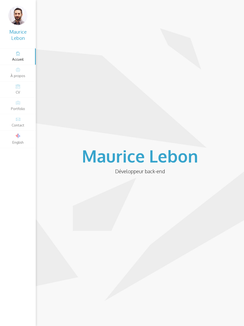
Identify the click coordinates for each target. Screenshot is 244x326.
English (18, 142)
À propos (17, 76)
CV (18, 92)
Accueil (18, 59)
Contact (18, 125)
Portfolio (18, 108)
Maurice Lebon (18, 35)
